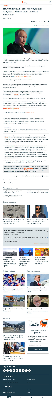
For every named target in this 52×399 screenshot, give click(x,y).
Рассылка (29, 390)
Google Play (25, 170)
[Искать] (43, 397)
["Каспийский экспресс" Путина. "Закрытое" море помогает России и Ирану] (10, 252)
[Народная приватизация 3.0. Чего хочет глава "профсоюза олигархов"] (26, 252)
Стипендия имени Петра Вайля (10, 382)
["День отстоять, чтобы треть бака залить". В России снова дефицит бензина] (14, 348)
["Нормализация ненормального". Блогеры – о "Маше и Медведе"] (42, 252)
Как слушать (6, 390)
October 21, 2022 (29, 112)
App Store (15, 170)
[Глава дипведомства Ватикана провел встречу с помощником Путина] (38, 301)
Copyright (29, 392)
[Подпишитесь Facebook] (7, 370)
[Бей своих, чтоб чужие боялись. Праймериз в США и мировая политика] (14, 280)
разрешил (24, 161)
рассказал (16, 94)
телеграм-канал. (28, 168)
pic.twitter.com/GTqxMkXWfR (11, 108)
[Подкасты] (26, 370)
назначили (14, 146)
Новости (5, 6)
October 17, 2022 (27, 80)
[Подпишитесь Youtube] (14, 370)
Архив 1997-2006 (31, 379)
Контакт (29, 382)
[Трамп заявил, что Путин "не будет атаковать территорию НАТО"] (38, 280)
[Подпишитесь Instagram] (20, 370)
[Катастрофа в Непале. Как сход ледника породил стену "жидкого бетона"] (14, 211)
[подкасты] (21, 397)
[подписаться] (29, 370)
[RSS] (23, 370)
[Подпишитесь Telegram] (17, 370)
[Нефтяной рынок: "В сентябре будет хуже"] (14, 301)
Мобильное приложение (9, 379)
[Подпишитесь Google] (4, 370)
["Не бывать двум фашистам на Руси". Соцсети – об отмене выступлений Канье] (38, 211)
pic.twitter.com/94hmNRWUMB (22, 76)
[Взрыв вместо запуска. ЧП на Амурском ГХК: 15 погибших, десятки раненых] (14, 327)
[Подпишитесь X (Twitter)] (10, 370)
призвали (7, 137)
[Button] (34, 21)
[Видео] (32, 397)
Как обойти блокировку (9, 392)
